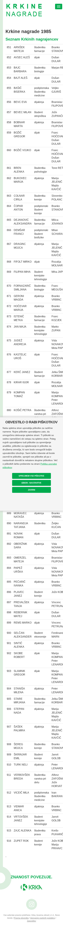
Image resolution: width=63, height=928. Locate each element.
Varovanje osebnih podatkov (42, 918)
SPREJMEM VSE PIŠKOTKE (31, 476)
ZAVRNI (31, 490)
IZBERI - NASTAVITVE (31, 483)
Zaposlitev (31, 921)
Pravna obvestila (21, 918)
